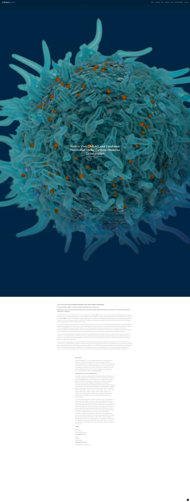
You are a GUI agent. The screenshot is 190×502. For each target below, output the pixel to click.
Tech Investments (179, 2)
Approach (157, 2)
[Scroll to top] (188, 499)
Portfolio (167, 2)
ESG (162, 2)
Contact (186, 2)
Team (172, 2)
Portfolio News (99, 259)
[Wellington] (8, 2)
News (152, 2)
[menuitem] (153, 2)
